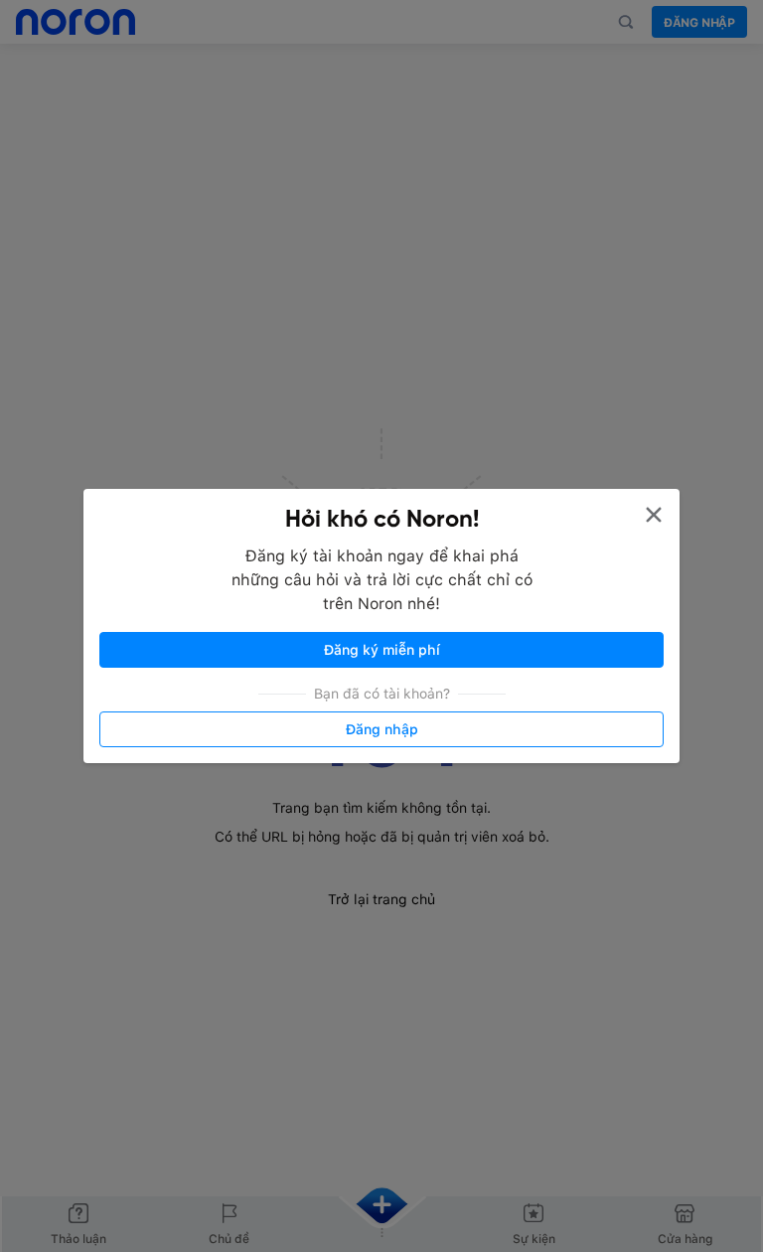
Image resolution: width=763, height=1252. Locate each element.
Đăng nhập (382, 729)
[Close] (654, 515)
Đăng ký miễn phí (382, 650)
